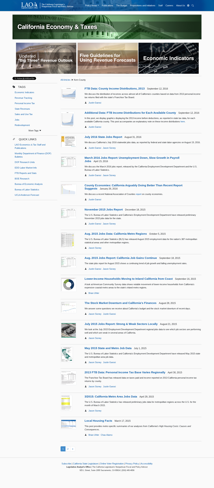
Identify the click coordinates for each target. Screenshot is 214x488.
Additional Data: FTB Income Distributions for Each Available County (130, 112)
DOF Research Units (25, 162)
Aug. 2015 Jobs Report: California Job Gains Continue (121, 257)
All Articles (65, 80)
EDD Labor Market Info (26, 167)
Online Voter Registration (112, 463)
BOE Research (22, 178)
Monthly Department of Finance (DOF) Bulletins (33, 155)
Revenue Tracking (23, 98)
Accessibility (147, 463)
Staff (160, 5)
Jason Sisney (109, 148)
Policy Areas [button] (91, 5)
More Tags (34, 130)
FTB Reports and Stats (26, 173)
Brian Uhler (94, 293)
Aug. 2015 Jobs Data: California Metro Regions (116, 233)
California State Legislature (85, 463)
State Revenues (22, 109)
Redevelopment (22, 125)
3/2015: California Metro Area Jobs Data (111, 396)
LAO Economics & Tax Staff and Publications (30, 146)
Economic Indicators (24, 92)
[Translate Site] (188, 5)
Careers (169, 5)
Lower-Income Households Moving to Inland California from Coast (129, 278)
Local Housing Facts (98, 420)
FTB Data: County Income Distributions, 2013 (115, 88)
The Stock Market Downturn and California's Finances (120, 302)
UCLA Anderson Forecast (27, 195)
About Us (180, 5)
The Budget (121, 5)
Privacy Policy (132, 463)
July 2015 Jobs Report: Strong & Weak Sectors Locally (121, 323)
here (183, 121)
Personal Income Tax (25, 103)
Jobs (17, 120)
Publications (107, 5)
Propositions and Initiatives (142, 5)
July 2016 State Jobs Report (103, 136)
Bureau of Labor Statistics (27, 189)
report (138, 194)
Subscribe (66, 463)
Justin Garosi (95, 102)
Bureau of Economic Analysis (29, 184)
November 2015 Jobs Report (104, 209)
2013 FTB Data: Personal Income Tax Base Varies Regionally (125, 372)
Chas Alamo (106, 435)
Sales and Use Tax (24, 114)
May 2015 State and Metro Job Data (108, 348)
